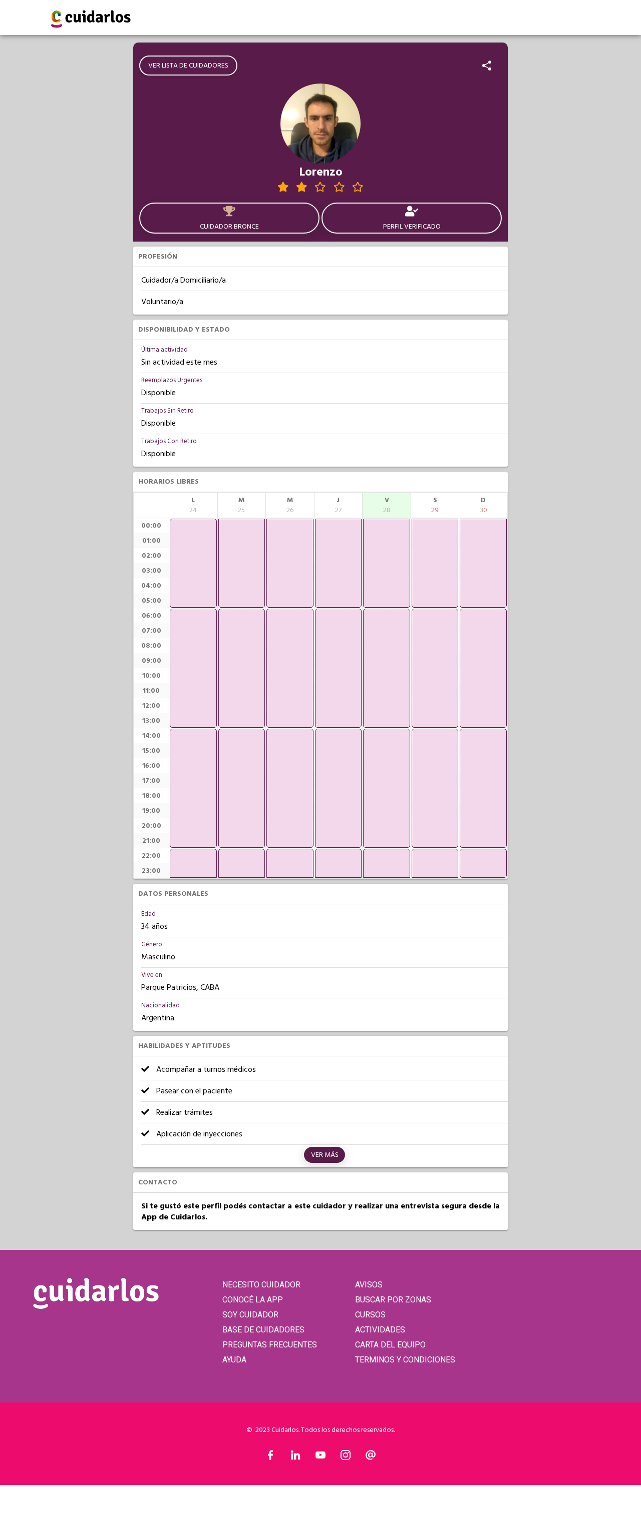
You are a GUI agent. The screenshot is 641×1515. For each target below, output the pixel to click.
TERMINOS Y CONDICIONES (405, 1359)
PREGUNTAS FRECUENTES (269, 1344)
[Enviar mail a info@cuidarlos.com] (371, 1457)
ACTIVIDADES (380, 1329)
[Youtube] (320, 1457)
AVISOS (369, 1284)
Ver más (325, 1155)
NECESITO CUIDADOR (261, 1284)
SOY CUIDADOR (250, 1314)
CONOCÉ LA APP (252, 1299)
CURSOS (370, 1314)
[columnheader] (193, 505)
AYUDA (234, 1359)
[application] (193, 563)
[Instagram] (346, 1457)
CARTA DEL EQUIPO (390, 1344)
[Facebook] (270, 1457)
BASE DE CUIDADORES (263, 1329)
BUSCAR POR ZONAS (393, 1299)
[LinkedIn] (295, 1457)
